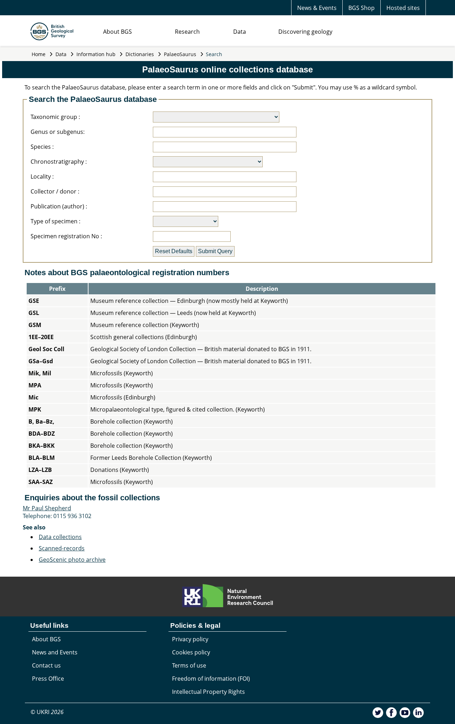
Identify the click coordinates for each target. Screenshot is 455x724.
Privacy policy (190, 639)
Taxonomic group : (55, 117)
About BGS (117, 32)
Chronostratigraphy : (59, 161)
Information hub (96, 54)
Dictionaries (139, 54)
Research (187, 32)
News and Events (54, 652)
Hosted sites (403, 8)
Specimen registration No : (66, 236)
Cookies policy (191, 652)
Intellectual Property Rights (208, 692)
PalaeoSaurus (180, 54)
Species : (42, 147)
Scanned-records (62, 548)
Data (239, 32)
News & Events (317, 8)
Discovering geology (305, 32)
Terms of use (189, 665)
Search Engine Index (27, 573)
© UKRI (47, 712)
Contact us (46, 665)
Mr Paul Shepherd (47, 508)
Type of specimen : (55, 221)
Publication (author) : (59, 206)
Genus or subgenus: (58, 132)
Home (39, 54)
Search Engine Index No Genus (96, 573)
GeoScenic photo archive (72, 560)
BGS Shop (361, 8)
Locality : (42, 176)
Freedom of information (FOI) (211, 678)
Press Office (48, 678)
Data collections (60, 537)
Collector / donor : (55, 191)
